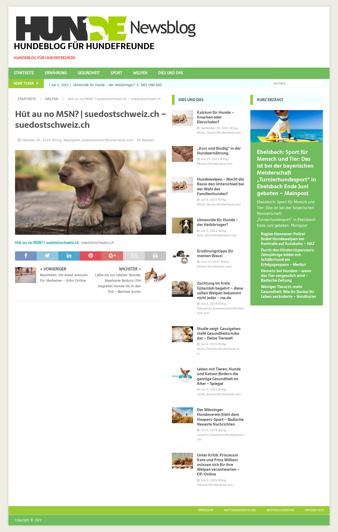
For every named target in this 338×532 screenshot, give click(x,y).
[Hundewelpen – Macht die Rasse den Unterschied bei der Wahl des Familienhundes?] (182, 185)
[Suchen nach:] (296, 83)
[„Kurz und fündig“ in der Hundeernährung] (182, 154)
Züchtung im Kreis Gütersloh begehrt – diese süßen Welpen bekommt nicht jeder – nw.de (220, 290)
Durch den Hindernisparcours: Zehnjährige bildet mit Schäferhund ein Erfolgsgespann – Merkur (287, 257)
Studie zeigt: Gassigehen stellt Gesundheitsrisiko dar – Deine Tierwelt (219, 333)
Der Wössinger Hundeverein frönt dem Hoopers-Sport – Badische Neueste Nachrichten (220, 417)
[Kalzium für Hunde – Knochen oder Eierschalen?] (182, 118)
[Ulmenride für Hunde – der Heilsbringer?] (182, 225)
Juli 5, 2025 (209, 389)
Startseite (24, 73)
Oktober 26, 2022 (36, 140)
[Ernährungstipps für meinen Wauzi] (182, 257)
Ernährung (56, 73)
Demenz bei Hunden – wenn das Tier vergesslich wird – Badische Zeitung (286, 275)
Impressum (205, 510)
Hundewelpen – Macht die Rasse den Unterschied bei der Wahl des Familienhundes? (220, 186)
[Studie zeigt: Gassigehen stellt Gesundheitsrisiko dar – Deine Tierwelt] (182, 334)
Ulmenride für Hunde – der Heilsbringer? (217, 222)
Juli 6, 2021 (209, 199)
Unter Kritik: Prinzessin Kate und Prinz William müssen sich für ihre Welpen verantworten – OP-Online (218, 464)
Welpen (140, 73)
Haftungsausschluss (240, 510)
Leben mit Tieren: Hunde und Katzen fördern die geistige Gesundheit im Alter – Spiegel (219, 376)
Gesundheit (89, 73)
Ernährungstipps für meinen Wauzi (215, 253)
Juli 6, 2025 (209, 303)
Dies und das (170, 73)
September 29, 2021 (215, 128)
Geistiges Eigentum (280, 510)
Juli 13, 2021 (210, 159)
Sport (116, 73)
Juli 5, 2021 (209, 231)
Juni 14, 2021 (210, 261)
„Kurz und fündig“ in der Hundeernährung (219, 150)
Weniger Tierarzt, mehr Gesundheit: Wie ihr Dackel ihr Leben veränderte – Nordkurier (288, 291)
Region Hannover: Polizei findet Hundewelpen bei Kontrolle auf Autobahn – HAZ (287, 238)
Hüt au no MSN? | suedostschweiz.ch (47, 243)
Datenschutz (314, 510)
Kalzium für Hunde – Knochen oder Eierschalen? (215, 117)
